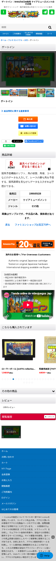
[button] (3, 12)
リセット (50, 417)
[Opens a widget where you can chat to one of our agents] (45, 556)
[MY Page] (52, 12)
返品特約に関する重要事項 (16, 111)
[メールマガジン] (45, 12)
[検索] (50, 27)
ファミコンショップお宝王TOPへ (33, 224)
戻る (7, 224)
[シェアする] (5, 141)
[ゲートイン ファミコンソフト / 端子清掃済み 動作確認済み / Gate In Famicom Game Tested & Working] (28, 69)
